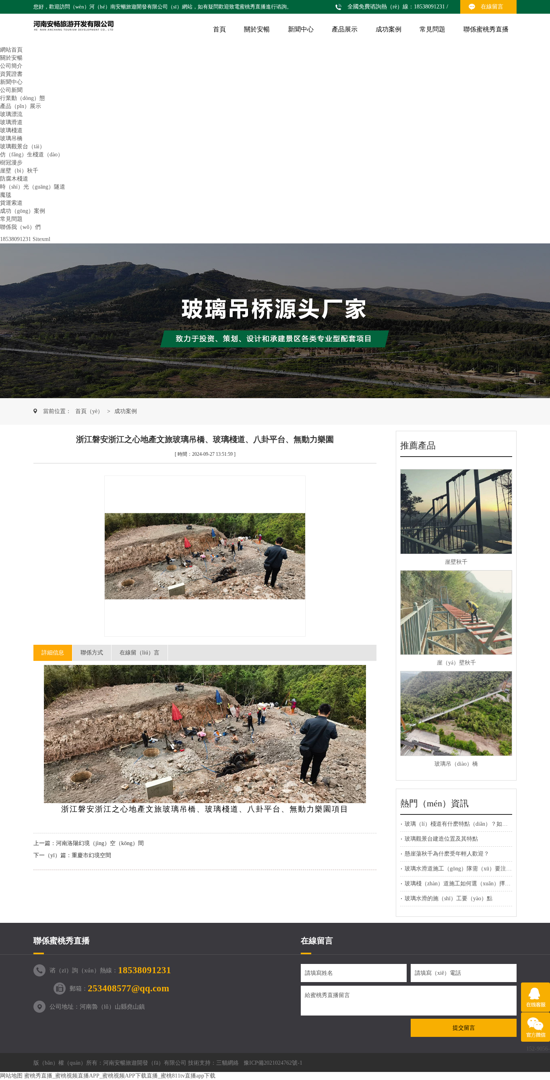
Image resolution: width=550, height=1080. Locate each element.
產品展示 (345, 29)
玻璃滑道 (11, 122)
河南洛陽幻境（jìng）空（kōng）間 (100, 843)
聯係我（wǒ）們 (20, 227)
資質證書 (11, 74)
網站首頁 (11, 50)
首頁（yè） (89, 411)
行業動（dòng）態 (22, 98)
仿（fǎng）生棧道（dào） (31, 155)
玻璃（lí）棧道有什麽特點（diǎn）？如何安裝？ (465, 824)
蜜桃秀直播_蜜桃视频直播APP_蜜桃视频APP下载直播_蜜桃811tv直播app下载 (119, 1076)
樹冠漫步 (11, 163)
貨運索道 (11, 203)
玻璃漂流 (11, 114)
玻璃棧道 (11, 130)
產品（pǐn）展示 (20, 106)
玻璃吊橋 (11, 138)
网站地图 (11, 1076)
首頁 (219, 29)
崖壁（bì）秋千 (19, 171)
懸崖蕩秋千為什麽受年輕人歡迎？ (447, 854)
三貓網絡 (227, 1063)
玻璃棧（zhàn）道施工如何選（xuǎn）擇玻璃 (460, 884)
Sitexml (41, 239)
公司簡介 (11, 66)
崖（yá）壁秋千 (456, 663)
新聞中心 (301, 29)
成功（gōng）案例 (22, 211)
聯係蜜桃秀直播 (486, 29)
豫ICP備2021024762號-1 (273, 1063)
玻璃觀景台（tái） (22, 146)
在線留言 (492, 7)
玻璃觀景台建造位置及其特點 (441, 839)
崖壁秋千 (456, 562)
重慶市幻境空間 (91, 855)
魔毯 (5, 195)
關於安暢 (257, 29)
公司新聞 (11, 90)
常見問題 (432, 29)
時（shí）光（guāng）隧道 (32, 187)
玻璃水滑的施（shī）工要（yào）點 (448, 898)
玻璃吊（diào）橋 (456, 764)
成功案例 (388, 29)
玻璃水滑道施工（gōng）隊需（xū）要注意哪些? (465, 869)
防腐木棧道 (14, 179)
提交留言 (464, 1028)
